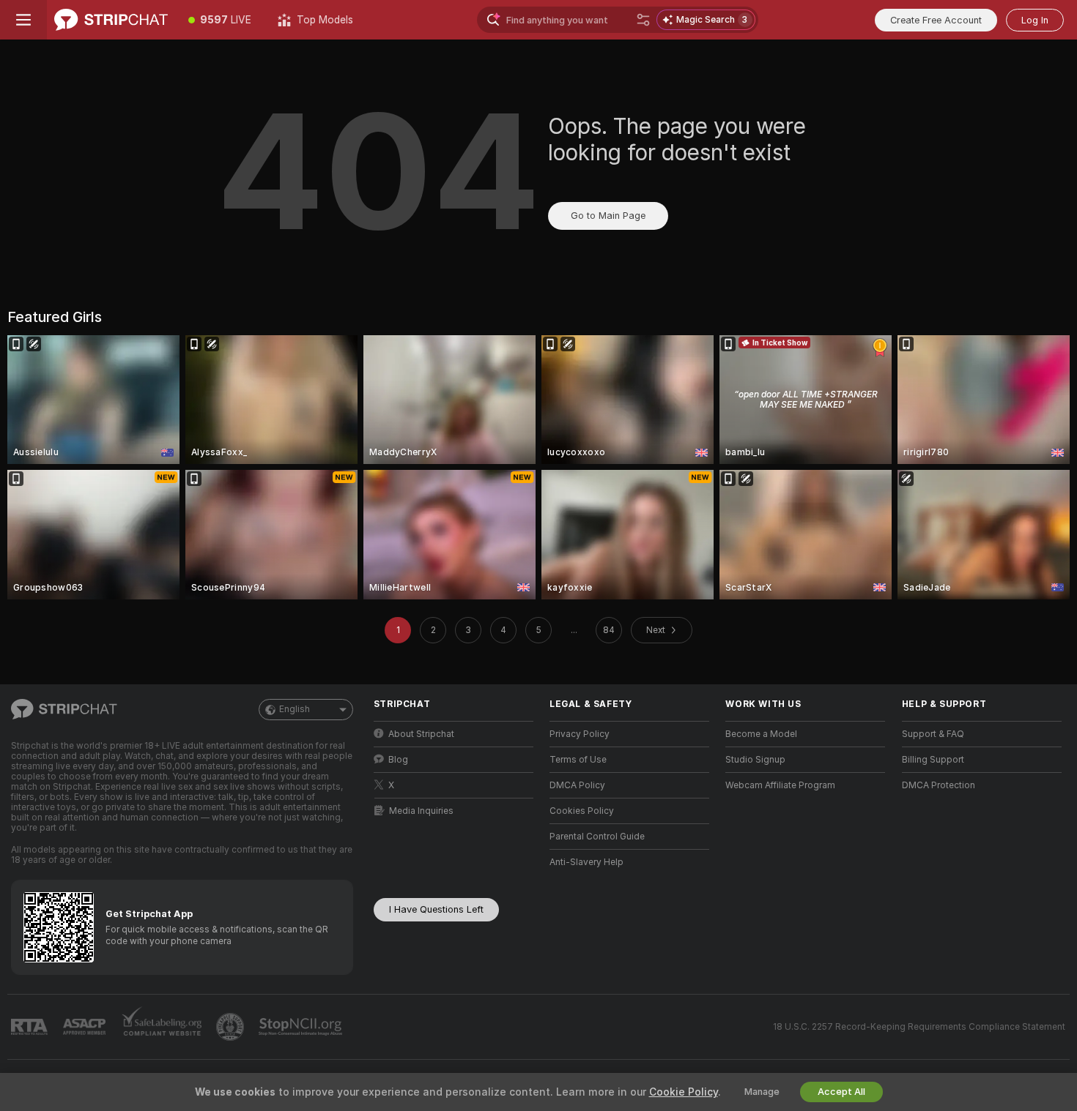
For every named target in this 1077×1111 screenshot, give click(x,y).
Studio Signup (755, 760)
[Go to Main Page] (111, 20)
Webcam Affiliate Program (780, 785)
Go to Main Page (608, 215)
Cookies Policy (581, 811)
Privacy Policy (579, 734)
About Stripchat (421, 734)
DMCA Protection (938, 785)
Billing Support (933, 760)
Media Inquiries (421, 811)
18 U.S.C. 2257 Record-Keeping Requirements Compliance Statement (919, 1027)
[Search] (643, 20)
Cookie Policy (683, 1092)
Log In (1034, 20)
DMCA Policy (577, 785)
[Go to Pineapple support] (231, 1027)
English (294, 709)
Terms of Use (578, 760)
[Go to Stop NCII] (302, 1027)
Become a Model (761, 734)
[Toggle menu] (23, 20)
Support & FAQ (933, 734)
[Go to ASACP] (85, 1027)
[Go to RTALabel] (31, 1027)
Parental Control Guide (597, 836)
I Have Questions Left (436, 909)
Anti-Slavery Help (586, 862)
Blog (398, 760)
